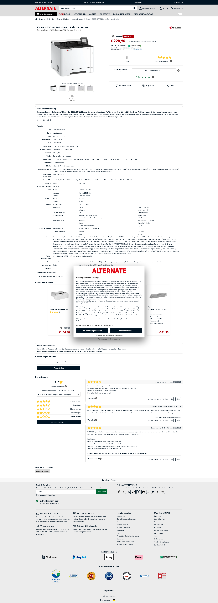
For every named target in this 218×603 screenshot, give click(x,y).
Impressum (109, 590)
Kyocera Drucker (77, 19)
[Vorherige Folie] (91, 339)
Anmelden (102, 491)
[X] (138, 491)
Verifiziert (91, 398)
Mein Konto (121, 516)
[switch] (180, 14)
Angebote (105, 14)
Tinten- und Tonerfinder (125, 542)
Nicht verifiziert (93, 459)
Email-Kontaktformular (93, 519)
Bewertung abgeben (59, 422)
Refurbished (79, 14)
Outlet (92, 14)
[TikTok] (134, 491)
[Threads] (129, 491)
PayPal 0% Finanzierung (43, 2)
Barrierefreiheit (159, 545)
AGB (155, 536)
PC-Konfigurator (121, 14)
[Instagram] (124, 491)
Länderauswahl (109, 596)
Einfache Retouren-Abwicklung (93, 2)
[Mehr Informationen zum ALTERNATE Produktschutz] (178, 70)
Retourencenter (122, 522)
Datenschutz (50, 495)
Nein (178, 399)
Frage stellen (59, 368)
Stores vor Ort (159, 527)
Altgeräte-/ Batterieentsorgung (128, 536)
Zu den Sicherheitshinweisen (92, 351)
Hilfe (173, 2)
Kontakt (180, 2)
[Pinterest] (143, 491)
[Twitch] (163, 491)
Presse (156, 522)
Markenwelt (158, 525)
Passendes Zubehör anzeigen (109, 339)
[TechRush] (153, 491)
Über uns (157, 516)
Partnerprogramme (161, 530)
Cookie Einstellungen (161, 542)
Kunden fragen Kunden (125, 544)
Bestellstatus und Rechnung (126, 519)
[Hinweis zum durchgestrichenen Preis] (113, 36)
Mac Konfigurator (143, 14)
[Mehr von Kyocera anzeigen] (175, 29)
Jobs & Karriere (159, 519)
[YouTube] (158, 491)
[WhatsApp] (148, 491)
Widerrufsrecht (122, 525)
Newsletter (138, 2)
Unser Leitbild (159, 533)
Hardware (42, 19)
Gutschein (120, 539)
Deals (64, 14)
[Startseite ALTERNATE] (45, 8)
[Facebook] (119, 491)
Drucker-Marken (63, 19)
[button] (148, 85)
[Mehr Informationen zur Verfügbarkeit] (153, 77)
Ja (172, 399)
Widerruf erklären (123, 527)
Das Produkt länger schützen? (121, 70)
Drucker (52, 19)
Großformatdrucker (42, 471)
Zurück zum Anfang (109, 480)
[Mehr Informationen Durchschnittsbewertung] (170, 61)
